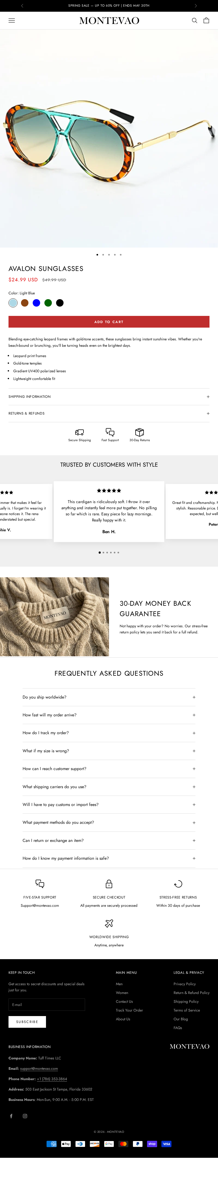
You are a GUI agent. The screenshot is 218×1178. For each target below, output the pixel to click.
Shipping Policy (186, 1001)
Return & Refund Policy (191, 992)
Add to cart (109, 321)
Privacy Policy (185, 984)
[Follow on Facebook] (11, 1116)
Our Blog (181, 1019)
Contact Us (124, 1001)
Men (119, 984)
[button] (100, 553)
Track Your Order (129, 1010)
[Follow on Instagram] (25, 1116)
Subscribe (27, 1021)
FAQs (178, 1027)
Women (122, 992)
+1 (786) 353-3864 (52, 1078)
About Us (123, 1019)
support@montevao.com (39, 1068)
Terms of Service (187, 1010)
